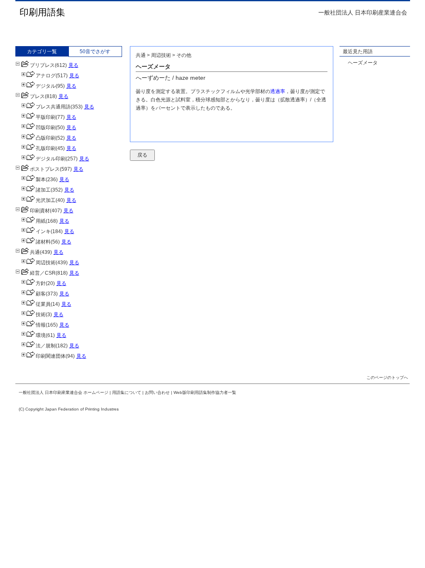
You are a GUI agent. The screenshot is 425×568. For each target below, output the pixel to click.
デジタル (46, 86)
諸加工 (43, 190)
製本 (41, 179)
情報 (41, 325)
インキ (43, 231)
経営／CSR (43, 273)
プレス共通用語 (53, 107)
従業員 (43, 304)
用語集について (126, 392)
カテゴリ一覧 (42, 51)
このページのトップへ (387, 377)
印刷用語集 (42, 12)
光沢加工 (46, 200)
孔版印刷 (46, 148)
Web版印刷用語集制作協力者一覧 (204, 392)
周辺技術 (46, 263)
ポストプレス (45, 169)
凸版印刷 (46, 138)
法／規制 (46, 346)
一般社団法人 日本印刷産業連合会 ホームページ (63, 392)
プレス (37, 96)
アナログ (46, 76)
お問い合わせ (157, 392)
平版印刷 (46, 117)
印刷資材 (40, 211)
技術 (41, 314)
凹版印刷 (46, 127)
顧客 (41, 294)
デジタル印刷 (51, 159)
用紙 (41, 221)
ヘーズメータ (363, 63)
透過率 (277, 91)
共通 (35, 252)
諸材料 (43, 242)
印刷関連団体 (51, 356)
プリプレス (42, 65)
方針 (41, 283)
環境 (41, 335)
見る (73, 65)
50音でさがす (95, 51)
